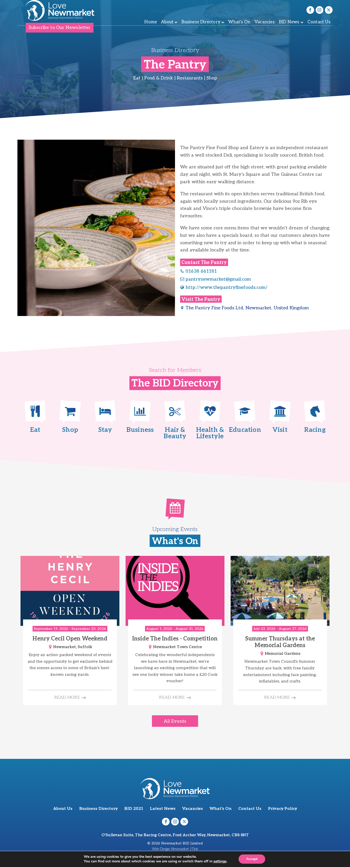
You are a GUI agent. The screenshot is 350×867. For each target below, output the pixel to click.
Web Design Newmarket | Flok (175, 849)
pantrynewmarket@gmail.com (218, 279)
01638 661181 (201, 271)
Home (150, 22)
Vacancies (264, 22)
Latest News (163, 808)
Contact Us (319, 22)
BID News (289, 22)
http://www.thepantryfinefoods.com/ (226, 287)
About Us (63, 808)
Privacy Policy (282, 808)
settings (220, 861)
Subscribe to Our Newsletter (59, 27)
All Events (175, 721)
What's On (239, 22)
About (167, 22)
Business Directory (200, 22)
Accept (252, 858)
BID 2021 (133, 808)
